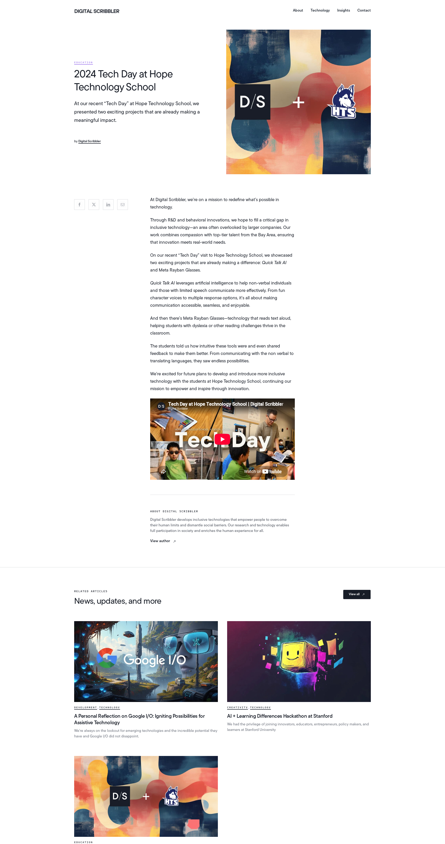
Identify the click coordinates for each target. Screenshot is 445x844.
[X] (94, 204)
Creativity (237, 707)
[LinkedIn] (108, 204)
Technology (109, 707)
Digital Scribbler (89, 141)
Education (83, 62)
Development (85, 707)
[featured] (146, 623)
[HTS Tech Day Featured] (146, 758)
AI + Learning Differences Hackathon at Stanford (279, 716)
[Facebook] (79, 204)
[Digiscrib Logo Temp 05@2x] (97, 10)
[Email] (123, 204)
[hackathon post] (299, 623)
